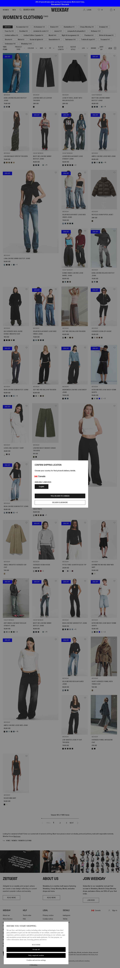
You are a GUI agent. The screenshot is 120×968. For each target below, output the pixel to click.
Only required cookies (36, 955)
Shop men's (65, 4)
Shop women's (55, 4)
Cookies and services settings (36, 960)
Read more (36, 945)
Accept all (36, 949)
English (41, 487)
